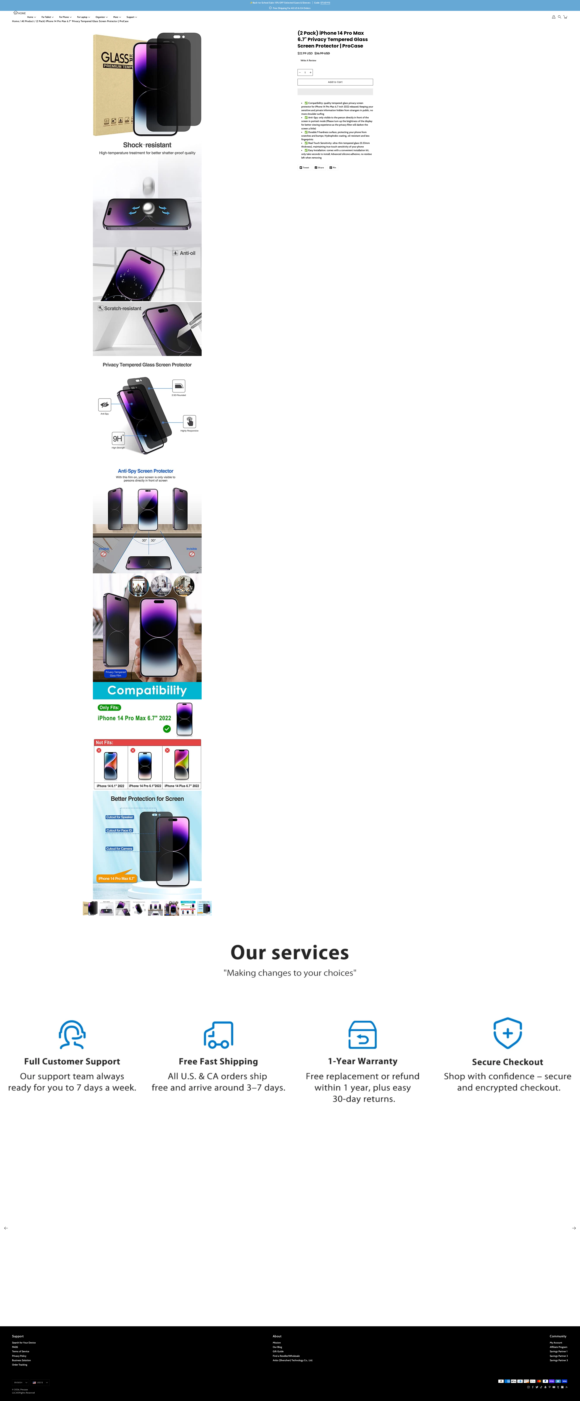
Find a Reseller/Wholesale (286, 1355)
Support (130, 17)
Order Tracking (19, 1364)
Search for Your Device (24, 1342)
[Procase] (19, 12)
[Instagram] (528, 1387)
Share (321, 167)
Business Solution (21, 1360)
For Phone (64, 17)
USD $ (40, 1382)
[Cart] (565, 16)
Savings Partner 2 (559, 1355)
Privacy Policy (19, 1355)
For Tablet (46, 17)
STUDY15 (325, 2)
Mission (277, 1342)
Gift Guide (278, 1351)
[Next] (574, 1228)
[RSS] (566, 1387)
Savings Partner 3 (559, 1360)
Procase (24, 1389)
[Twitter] (537, 1387)
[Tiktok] (541, 1387)
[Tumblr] (558, 1387)
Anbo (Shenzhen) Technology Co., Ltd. (293, 1360)
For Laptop (82, 17)
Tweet (306, 167)
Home (30, 17)
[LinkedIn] (562, 1387)
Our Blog (277, 1346)
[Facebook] (532, 1387)
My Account (556, 1342)
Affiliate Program (558, 1346)
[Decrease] (300, 72)
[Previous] (6, 1228)
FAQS (15, 1346)
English (18, 1382)
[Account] (553, 16)
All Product (27, 21)
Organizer (100, 17)
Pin (334, 167)
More (115, 17)
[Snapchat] (545, 1387)
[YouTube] (554, 1387)
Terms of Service (20, 1351)
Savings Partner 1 (558, 1351)
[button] (335, 91)
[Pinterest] (549, 1387)
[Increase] (310, 72)
